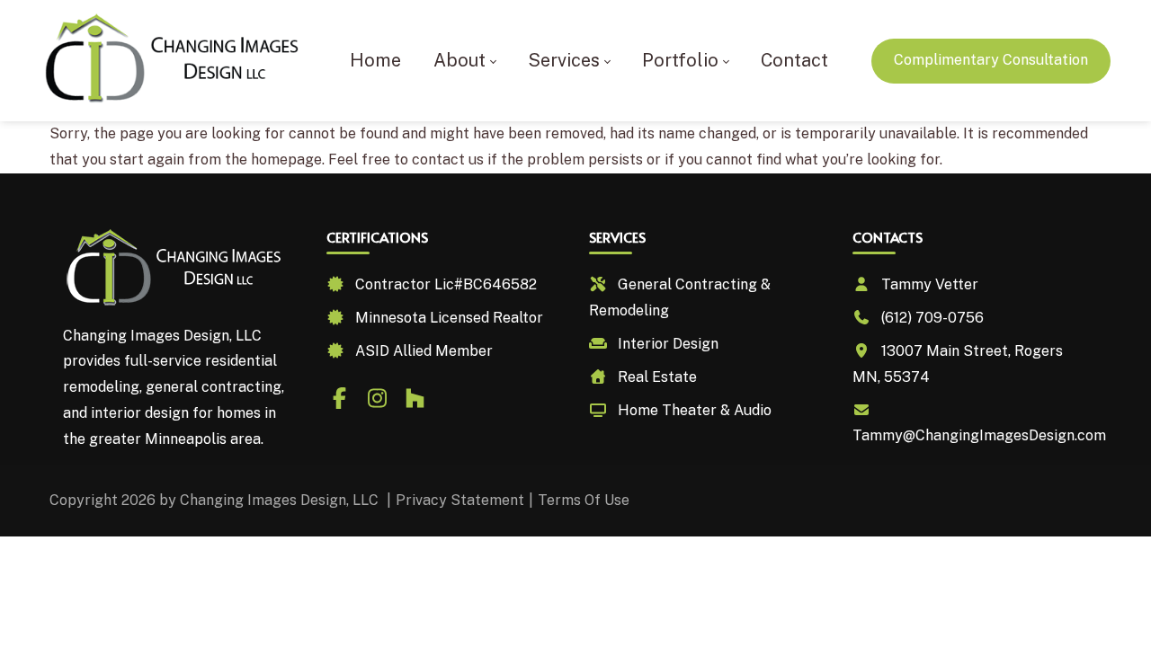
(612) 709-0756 (932, 317)
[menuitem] (375, 60)
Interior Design (668, 343)
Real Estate (657, 377)
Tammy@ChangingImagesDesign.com (979, 435)
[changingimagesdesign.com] (173, 60)
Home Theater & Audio (695, 410)
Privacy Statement (460, 500)
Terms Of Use (583, 500)
